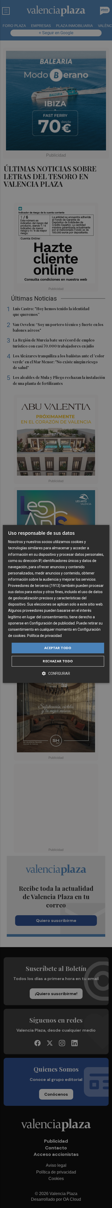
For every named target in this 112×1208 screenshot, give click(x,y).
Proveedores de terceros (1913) (34, 586)
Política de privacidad (44, 636)
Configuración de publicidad (52, 623)
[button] (56, 674)
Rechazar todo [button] (58, 661)
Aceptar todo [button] (57, 647)
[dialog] (56, 604)
